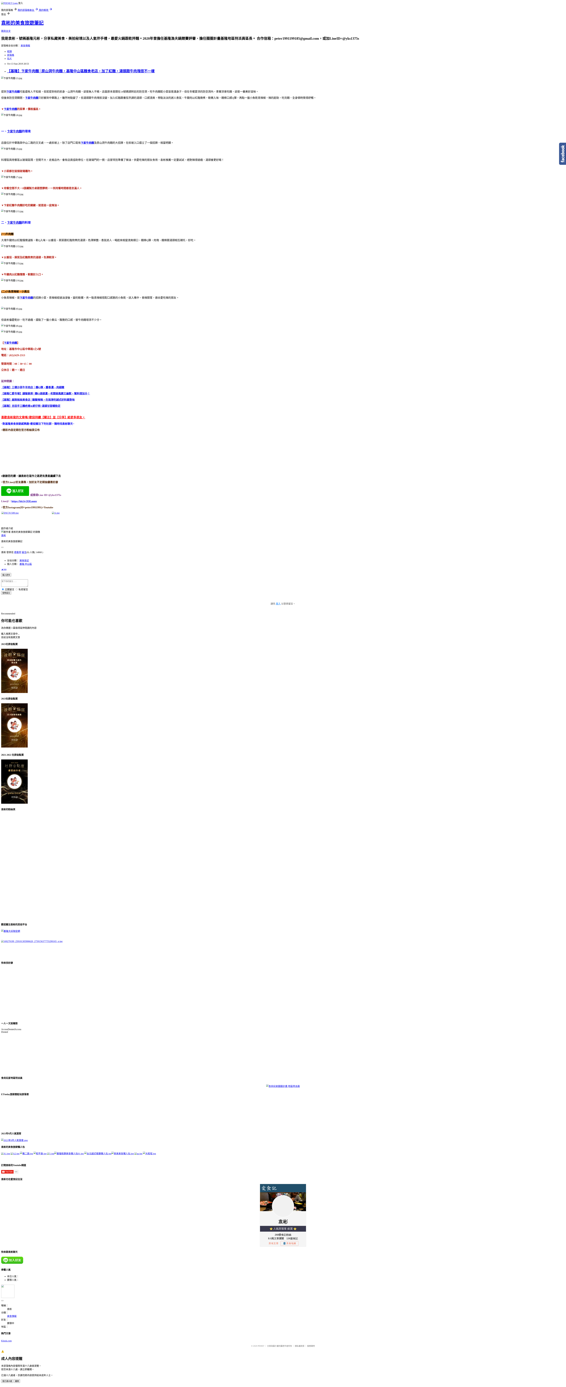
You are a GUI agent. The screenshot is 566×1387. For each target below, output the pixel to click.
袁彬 (3, 535)
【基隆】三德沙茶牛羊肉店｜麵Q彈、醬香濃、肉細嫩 (32, 387)
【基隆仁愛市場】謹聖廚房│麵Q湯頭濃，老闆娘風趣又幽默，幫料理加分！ (45, 393)
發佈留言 (6, 593)
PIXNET (261, 1346)
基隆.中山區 (25, 564)
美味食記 (24, 560)
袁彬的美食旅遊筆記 (22, 23)
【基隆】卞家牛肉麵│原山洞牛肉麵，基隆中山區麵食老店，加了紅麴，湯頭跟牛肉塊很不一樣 (81, 71)
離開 (17, 1381)
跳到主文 (6, 31)
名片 (9, 58)
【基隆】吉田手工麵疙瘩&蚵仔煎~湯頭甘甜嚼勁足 (30, 405)
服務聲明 (311, 1346)
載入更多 (6, 575)
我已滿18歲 (7, 1381)
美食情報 (25, 45)
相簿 (9, 51)
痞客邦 (17, 552)
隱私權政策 (299, 1346)
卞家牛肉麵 (10, 109)
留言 (24, 552)
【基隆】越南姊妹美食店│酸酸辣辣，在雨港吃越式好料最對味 (38, 399)
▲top (3, 569)
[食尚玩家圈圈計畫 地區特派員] (283, 1086)
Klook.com (6, 1341)
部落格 (10, 55)
